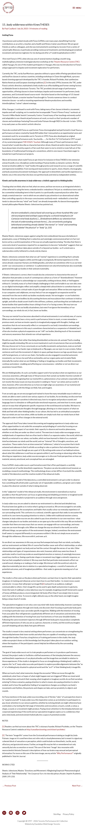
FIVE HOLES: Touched (31, 142)
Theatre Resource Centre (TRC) (67, 62)
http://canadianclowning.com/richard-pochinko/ (45, 729)
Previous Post (9, 786)
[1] (45, 83)
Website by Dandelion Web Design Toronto (42, 824)
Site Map (57, 814)
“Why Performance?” (64, 753)
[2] (43, 584)
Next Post (77, 786)
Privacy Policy (68, 814)
